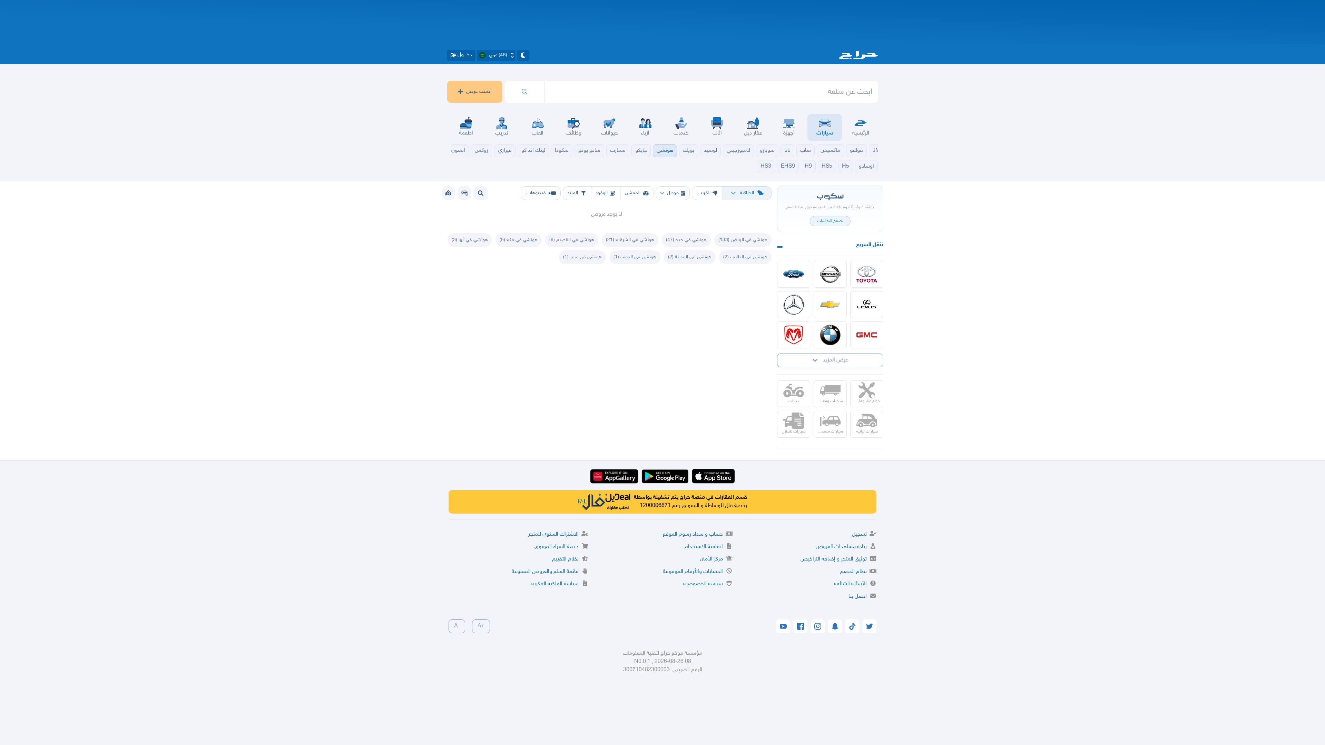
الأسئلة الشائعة (850, 584)
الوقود (602, 193)
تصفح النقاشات (830, 221)
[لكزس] (866, 304)
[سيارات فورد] (793, 274)
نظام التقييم (565, 559)
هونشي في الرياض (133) (742, 240)
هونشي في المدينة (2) (689, 257)
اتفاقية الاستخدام (704, 547)
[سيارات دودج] (793, 334)
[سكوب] (464, 193)
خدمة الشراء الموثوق (556, 547)
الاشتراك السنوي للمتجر (553, 534)
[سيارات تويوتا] (866, 274)
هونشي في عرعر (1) (582, 257)
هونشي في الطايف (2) (745, 257)
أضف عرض (479, 91)
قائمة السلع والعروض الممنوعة (545, 571)
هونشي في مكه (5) (519, 240)
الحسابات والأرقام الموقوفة (693, 571)
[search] (524, 92)
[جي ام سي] (866, 334)
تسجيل (859, 534)
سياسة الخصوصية (703, 584)
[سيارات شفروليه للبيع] (830, 304)
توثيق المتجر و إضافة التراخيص (834, 559)
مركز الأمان (711, 559)
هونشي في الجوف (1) (635, 257)
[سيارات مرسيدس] (793, 304)
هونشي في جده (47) (686, 240)
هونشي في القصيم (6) (571, 240)
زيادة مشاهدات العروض (841, 547)
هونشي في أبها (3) (470, 240)
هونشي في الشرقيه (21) (630, 240)
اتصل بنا (857, 596)
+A (481, 626)
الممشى (632, 193)
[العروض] (448, 193)
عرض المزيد (835, 360)
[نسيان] (830, 274)
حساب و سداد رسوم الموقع (693, 534)
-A (457, 626)
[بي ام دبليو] (830, 334)
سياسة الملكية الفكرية (555, 584)
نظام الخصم (853, 571)
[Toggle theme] (523, 55)
